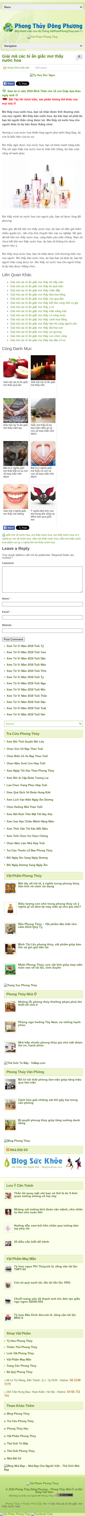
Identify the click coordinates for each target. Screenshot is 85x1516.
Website (7, 625)
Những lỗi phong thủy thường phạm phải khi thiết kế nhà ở (50, 1003)
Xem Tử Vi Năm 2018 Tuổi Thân (27, 695)
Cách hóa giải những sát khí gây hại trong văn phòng (48, 1101)
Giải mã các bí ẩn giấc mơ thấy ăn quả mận (36, 286)
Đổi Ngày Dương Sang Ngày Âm (27, 865)
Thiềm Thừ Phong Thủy (22, 1347)
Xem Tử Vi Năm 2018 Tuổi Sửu (26, 652)
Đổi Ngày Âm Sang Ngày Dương (27, 857)
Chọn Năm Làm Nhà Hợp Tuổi (26, 843)
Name (6, 598)
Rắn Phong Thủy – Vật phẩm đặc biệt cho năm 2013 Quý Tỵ (47, 925)
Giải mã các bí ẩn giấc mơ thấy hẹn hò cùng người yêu (43, 323)
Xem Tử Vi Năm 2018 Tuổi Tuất (26, 708)
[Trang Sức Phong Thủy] (20, 985)
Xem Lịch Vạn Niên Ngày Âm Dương (30, 799)
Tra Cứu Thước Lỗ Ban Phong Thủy (29, 850)
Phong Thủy (22, 1413)
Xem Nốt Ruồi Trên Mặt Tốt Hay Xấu (29, 814)
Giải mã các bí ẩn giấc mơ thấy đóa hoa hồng (37, 294)
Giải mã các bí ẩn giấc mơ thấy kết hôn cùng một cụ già (44, 302)
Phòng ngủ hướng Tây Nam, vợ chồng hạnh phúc (49, 1023)
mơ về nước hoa (21, 538)
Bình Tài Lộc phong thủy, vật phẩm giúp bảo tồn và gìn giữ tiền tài (49, 946)
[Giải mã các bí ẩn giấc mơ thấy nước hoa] (42, 184)
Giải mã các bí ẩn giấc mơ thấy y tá (32, 307)
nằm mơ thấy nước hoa (45, 538)
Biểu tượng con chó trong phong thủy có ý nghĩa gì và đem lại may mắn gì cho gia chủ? (49, 905)
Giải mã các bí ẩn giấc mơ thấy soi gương (35, 331)
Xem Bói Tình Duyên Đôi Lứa (25, 741)
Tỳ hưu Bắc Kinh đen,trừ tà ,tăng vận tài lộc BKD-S (45, 1316)
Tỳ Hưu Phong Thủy (19, 1340)
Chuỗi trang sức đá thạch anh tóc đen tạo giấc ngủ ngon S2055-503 (47, 1300)
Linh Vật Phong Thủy (20, 1353)
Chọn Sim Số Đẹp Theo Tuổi (25, 748)
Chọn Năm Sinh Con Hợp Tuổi (26, 763)
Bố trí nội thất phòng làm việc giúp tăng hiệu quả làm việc (49, 1081)
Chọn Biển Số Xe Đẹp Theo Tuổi (27, 756)
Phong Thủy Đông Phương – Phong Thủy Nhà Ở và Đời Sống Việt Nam (49, 1491)
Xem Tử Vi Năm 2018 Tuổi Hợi (26, 714)
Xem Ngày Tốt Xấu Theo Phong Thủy (30, 770)
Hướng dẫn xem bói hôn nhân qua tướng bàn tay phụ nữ (46, 1227)
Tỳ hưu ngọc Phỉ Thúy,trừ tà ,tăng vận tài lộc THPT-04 (45, 1268)
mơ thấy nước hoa (41, 535)
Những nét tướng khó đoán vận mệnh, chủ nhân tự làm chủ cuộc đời (48, 1211)
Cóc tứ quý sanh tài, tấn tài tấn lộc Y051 (42, 1282)
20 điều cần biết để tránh (31, 1241)
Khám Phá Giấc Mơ (18, 67)
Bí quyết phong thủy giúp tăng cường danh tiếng (49, 1121)
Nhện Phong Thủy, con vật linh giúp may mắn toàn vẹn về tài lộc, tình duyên (50, 966)
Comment (8, 563)
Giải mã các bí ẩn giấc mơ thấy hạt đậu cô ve (37, 340)
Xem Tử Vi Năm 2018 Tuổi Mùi (26, 689)
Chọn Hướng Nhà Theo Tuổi (24, 806)
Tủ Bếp (23, 1443)
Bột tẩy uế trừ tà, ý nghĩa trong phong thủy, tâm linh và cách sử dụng (49, 885)
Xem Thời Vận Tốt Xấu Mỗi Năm (27, 828)
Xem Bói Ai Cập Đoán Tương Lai (27, 777)
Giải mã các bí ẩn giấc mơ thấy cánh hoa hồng (38, 319)
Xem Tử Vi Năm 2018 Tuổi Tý (25, 646)
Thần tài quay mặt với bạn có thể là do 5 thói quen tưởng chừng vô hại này (45, 1194)
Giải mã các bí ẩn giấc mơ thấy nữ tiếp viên (36, 282)
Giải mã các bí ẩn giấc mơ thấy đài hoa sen (36, 327)
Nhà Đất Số (19, 1150)
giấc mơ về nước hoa (18, 535)
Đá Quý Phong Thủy (19, 1372)
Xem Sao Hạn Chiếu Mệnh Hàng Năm (30, 821)
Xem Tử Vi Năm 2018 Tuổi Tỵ (25, 677)
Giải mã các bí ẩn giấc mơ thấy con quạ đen (37, 298)
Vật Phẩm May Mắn (19, 1359)
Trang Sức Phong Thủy (21, 1365)
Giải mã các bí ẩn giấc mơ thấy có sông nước (38, 315)
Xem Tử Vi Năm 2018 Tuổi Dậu (26, 702)
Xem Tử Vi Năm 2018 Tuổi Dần (26, 658)
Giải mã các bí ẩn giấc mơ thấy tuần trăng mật (38, 311)
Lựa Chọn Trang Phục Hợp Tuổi (27, 785)
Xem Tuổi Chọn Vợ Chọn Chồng (27, 836)
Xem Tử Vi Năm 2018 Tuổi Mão (26, 664)
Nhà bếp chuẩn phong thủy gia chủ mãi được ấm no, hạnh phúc (50, 1044)
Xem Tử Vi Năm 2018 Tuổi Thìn (26, 670)
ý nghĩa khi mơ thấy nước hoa (38, 542)
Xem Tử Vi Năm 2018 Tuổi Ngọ (26, 683)
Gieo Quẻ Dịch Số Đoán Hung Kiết (28, 792)
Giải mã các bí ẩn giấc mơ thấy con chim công (38, 336)
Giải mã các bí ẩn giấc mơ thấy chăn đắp (35, 290)
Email (6, 611)
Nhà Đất (12, 1458)
